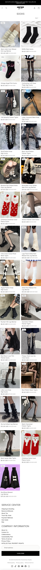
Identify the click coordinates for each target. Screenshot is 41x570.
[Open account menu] (34, 8)
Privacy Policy (6, 541)
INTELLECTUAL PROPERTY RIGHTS (13, 543)
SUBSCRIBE (20, 553)
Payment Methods (7, 517)
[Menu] (2, 8)
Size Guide (5, 520)
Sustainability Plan (7, 536)
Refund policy (11, 562)
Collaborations (6, 534)
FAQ (3, 522)
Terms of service (7, 539)
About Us (4, 530)
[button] (37, 18)
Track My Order (6, 515)
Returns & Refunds (7, 511)
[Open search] (6, 8)
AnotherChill (17, 559)
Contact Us (5, 532)
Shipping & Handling (8, 509)
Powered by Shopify (26, 559)
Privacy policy (20, 562)
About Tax (5, 513)
